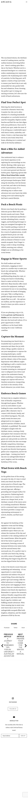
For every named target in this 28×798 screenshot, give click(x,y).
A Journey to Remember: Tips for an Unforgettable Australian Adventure (8, 645)
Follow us (12, 709)
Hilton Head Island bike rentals (13, 175)
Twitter (15, 627)
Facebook (6, 627)
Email (23, 627)
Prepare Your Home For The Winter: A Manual (20, 644)
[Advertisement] (14, 43)
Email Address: (6, 735)
